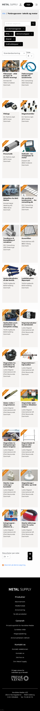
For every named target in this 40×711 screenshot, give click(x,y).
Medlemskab (20, 606)
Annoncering (20, 610)
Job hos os (20, 657)
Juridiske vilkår (20, 630)
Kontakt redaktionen (20, 649)
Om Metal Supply (20, 662)
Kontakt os (20, 653)
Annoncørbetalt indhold (20, 638)
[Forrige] (30, 554)
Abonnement (20, 602)
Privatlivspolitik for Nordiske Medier (20, 625)
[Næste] (30, 558)
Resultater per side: (11, 553)
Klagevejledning (20, 634)
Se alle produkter (20, 614)
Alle (3, 13)
